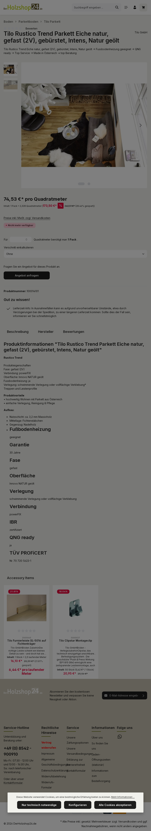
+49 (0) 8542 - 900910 (17, 751)
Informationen (103, 728)
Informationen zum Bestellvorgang (101, 776)
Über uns (97, 737)
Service (73, 728)
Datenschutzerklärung (54, 770)
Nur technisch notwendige (39, 804)
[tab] (18, 331)
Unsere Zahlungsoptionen (78, 740)
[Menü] (126, 7)
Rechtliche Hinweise (50, 730)
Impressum (47, 753)
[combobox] (92, 7)
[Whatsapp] (120, 737)
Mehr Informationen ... (123, 797)
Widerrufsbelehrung (53, 776)
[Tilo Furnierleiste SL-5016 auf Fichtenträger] (26, 608)
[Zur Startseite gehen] (23, 7)
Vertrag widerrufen (48, 745)
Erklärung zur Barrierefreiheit (76, 762)
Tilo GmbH (141, 32)
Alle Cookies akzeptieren (115, 804)
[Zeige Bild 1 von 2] (81, 183)
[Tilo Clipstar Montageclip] (75, 608)
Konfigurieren (78, 804)
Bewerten (31, 28)
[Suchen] (117, 7)
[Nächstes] (140, 125)
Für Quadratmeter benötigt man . (41, 239)
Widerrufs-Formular (48, 785)
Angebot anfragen (27, 275)
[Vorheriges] (28, 125)
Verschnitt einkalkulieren (19, 247)
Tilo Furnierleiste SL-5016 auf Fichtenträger (26, 642)
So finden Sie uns (100, 746)
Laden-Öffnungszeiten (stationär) (101, 759)
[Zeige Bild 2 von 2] (89, 183)
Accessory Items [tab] (20, 578)
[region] (75, 125)
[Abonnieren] (143, 695)
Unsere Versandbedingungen (80, 751)
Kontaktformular (13, 782)
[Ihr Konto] (135, 7)
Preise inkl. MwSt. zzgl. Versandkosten (27, 217)
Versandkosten (127, 821)
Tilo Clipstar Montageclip (75, 640)
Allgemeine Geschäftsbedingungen (55, 762)
